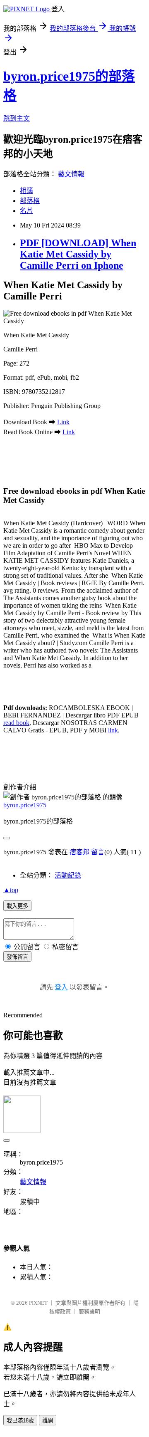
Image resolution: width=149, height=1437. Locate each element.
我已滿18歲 (20, 1420)
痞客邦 (79, 852)
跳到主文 (16, 118)
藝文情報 (71, 174)
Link (63, 421)
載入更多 (17, 906)
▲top (10, 889)
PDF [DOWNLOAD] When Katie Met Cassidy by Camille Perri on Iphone (78, 254)
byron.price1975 (24, 805)
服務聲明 (89, 1311)
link (113, 730)
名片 (26, 210)
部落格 (30, 200)
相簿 (26, 190)
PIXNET (38, 1303)
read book (16, 722)
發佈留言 (17, 957)
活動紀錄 (68, 875)
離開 (47, 1420)
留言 (97, 852)
